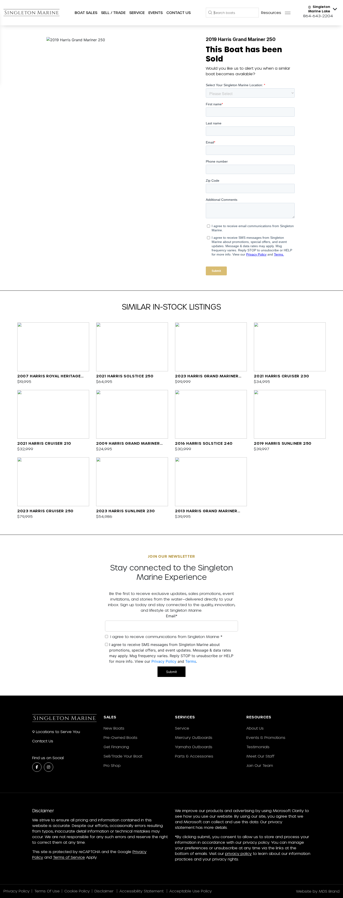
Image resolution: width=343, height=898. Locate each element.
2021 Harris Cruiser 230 (281, 376)
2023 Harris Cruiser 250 (45, 511)
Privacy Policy (163, 661)
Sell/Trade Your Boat (123, 756)
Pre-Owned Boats (120, 737)
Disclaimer (104, 891)
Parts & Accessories (194, 756)
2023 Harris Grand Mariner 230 (206, 376)
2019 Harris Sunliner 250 (283, 443)
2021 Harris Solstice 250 (125, 376)
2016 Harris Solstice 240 (204, 443)
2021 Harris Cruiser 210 (44, 443)
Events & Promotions (265, 737)
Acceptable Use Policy (191, 891)
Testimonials (258, 746)
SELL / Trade (113, 12)
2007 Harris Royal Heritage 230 (49, 376)
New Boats (114, 728)
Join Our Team (259, 765)
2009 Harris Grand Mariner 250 (128, 443)
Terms (190, 661)
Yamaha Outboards (193, 746)
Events (155, 12)
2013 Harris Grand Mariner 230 (206, 511)
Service (182, 728)
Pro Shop (112, 765)
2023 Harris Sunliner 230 (125, 511)
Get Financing (116, 746)
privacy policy (238, 853)
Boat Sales (86, 12)
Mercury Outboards (193, 737)
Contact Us (178, 12)
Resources (271, 12)
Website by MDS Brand (318, 891)
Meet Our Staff (260, 756)
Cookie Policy (77, 891)
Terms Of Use (47, 891)
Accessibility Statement (142, 891)
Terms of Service (69, 857)
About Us (255, 728)
